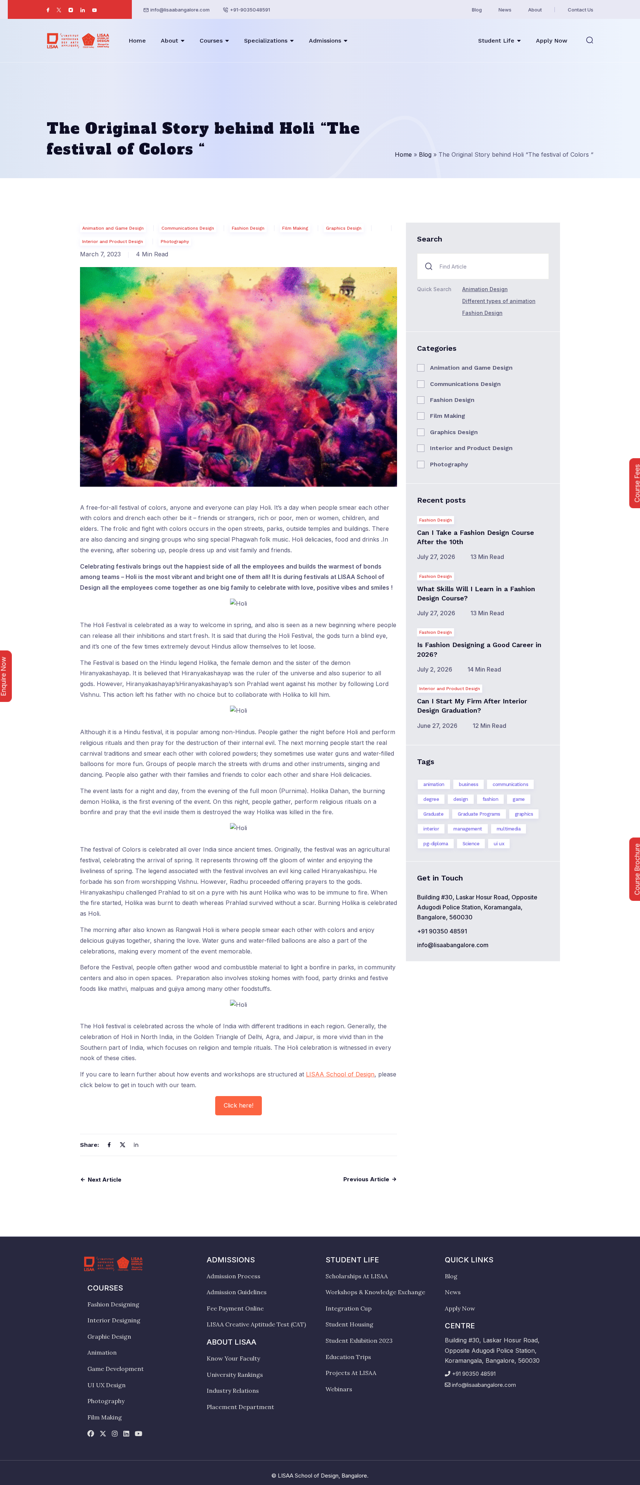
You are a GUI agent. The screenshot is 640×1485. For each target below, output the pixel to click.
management (467, 829)
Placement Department (240, 1407)
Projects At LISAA (351, 1372)
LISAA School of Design (340, 1074)
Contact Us (580, 10)
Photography (175, 241)
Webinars (339, 1389)
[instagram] (115, 1434)
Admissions (325, 40)
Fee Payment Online (235, 1308)
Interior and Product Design (112, 241)
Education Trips (348, 1357)
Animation (102, 1352)
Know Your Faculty (233, 1358)
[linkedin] (126, 1434)
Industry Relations (233, 1390)
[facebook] (90, 1434)
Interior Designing (113, 1320)
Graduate (433, 814)
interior (431, 829)
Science (471, 843)
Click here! (238, 1105)
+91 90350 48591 (442, 931)
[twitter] (103, 1434)
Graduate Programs (479, 814)
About (535, 10)
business (468, 784)
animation (433, 784)
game (518, 799)
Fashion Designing (113, 1304)
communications (510, 784)
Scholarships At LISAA (357, 1276)
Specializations (265, 40)
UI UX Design (106, 1385)
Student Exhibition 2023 (359, 1340)
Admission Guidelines (237, 1292)
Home (137, 40)
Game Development (115, 1368)
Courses (211, 40)
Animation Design (485, 289)
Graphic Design (109, 1336)
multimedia (509, 829)
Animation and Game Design (113, 228)
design (460, 799)
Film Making (295, 228)
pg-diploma (435, 843)
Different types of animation (499, 301)
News (505, 10)
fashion (491, 799)
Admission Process (233, 1276)
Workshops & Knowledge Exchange (375, 1292)
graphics (524, 814)
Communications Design (187, 228)
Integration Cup (348, 1308)
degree (431, 799)
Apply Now (551, 40)
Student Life (496, 40)
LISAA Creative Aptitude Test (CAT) (256, 1324)
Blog (477, 10)
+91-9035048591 (250, 10)
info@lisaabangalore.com (180, 10)
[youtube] (138, 1434)
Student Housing (349, 1324)
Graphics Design (343, 228)
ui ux (499, 843)
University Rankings (235, 1374)
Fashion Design (248, 228)
